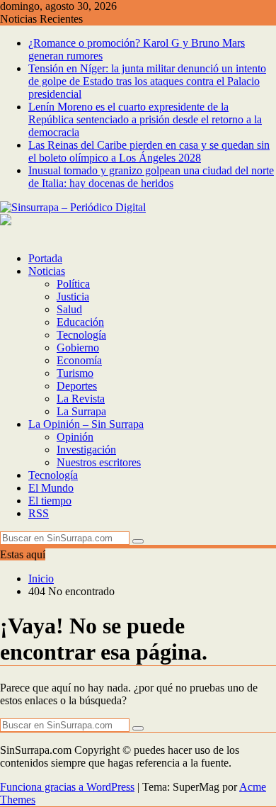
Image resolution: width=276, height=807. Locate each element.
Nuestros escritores (99, 462)
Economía (79, 360)
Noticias (46, 271)
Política (73, 284)
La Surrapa (81, 411)
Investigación (86, 450)
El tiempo (49, 501)
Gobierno (78, 348)
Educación (80, 322)
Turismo (75, 373)
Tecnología (81, 335)
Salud (69, 309)
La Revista (81, 399)
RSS (38, 513)
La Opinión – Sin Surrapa (86, 424)
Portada (45, 258)
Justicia (73, 296)
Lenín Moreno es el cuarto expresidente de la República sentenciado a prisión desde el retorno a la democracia (145, 119)
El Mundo (51, 488)
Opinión (75, 437)
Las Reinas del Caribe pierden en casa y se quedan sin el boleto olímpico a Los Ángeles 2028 (149, 151)
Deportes (77, 386)
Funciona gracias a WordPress (67, 787)
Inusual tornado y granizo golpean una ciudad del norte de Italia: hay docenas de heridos (151, 176)
